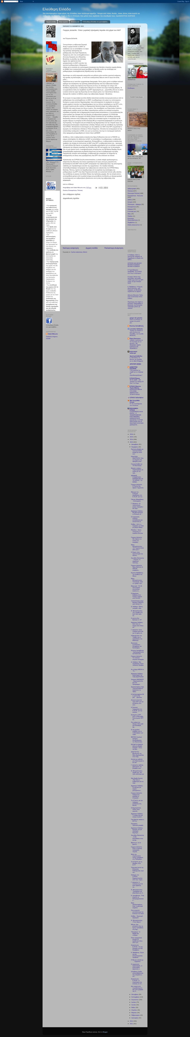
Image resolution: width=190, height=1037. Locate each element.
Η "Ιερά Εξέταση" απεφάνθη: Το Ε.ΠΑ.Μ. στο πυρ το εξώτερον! (135, 271)
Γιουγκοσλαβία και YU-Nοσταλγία (136, 464)
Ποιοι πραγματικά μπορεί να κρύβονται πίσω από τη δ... (136, 940)
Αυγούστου (135, 999)
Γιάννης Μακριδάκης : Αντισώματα (137, 500)
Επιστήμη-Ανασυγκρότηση (133, 219)
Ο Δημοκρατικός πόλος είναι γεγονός (136, 809)
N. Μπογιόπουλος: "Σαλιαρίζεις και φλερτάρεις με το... (137, 891)
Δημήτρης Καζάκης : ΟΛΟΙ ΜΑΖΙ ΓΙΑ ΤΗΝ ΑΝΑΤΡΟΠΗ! (137, 675)
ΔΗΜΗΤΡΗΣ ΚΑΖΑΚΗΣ (133, 367)
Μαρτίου (134, 1012)
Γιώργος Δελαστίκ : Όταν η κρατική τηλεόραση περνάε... (137, 849)
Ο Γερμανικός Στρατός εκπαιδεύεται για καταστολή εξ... (136, 519)
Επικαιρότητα (72, 190)
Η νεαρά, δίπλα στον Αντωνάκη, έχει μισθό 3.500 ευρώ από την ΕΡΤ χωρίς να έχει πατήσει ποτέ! (135, 280)
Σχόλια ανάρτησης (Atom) (79, 252)
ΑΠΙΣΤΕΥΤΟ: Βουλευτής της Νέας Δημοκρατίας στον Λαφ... (137, 754)
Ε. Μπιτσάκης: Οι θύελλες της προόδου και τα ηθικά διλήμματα (136, 359)
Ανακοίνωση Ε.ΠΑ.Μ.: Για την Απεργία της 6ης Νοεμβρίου (137, 947)
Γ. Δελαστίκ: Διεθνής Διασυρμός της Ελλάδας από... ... (137, 766)
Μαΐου (133, 1007)
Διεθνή (130, 199)
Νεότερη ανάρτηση (71, 248)
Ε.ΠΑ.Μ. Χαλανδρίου (136, 397)
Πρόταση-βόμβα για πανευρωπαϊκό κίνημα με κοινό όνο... (137, 451)
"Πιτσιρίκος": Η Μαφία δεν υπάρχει (135, 933)
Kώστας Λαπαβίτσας (137, 326)
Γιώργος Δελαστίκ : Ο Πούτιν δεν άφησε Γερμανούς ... (137, 487)
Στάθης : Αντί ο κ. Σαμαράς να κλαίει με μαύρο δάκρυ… (137, 525)
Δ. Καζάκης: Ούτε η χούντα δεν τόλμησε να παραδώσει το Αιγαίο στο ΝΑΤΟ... (135, 257)
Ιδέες (129, 214)
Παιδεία (130, 216)
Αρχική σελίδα (51, 22)
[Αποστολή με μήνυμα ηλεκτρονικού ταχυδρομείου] (100, 188)
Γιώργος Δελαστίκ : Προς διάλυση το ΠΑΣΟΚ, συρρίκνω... (137, 568)
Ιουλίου (133, 1002)
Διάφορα (130, 209)
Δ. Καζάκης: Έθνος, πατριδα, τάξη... (137, 607)
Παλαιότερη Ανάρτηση (113, 248)
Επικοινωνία (75, 22)
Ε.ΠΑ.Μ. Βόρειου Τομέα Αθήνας (135, 387)
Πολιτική (80, 190)
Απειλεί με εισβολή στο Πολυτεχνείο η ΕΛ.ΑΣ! (137, 760)
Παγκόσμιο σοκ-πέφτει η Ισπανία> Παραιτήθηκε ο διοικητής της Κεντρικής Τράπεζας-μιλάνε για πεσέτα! (135, 305)
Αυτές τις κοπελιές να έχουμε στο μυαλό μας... (136, 321)
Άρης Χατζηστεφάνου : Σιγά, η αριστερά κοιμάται (137, 905)
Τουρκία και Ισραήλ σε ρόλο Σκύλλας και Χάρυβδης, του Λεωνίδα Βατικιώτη (136, 333)
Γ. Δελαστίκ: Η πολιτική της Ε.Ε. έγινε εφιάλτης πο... (137, 885)
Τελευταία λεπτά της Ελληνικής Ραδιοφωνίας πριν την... (137, 870)
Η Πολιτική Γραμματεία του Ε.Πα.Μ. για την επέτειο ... (136, 710)
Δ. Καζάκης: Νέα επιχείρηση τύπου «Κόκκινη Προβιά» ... (137, 664)
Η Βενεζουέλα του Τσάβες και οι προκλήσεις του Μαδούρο (136, 638)
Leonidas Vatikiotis (136, 329)
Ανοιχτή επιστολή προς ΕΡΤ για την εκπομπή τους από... (137, 702)
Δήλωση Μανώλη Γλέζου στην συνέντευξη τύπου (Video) (135, 296)
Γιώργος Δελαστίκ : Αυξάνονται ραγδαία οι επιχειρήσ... (137, 795)
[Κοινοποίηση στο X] (103, 188)
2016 (131, 434)
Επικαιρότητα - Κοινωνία (135, 195)
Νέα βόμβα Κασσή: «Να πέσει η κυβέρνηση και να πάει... (137, 781)
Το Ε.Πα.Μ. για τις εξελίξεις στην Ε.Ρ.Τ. (136, 863)
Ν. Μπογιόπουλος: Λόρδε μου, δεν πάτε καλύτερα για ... (137, 773)
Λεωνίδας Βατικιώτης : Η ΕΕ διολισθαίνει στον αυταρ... (137, 838)
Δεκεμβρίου (135, 444)
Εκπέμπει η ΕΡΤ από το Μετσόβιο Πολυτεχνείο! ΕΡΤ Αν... (137, 717)
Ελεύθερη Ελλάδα (57, 9)
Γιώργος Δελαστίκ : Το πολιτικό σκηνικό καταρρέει (137, 657)
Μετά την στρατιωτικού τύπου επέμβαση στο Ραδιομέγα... (137, 857)
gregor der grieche (136, 318)
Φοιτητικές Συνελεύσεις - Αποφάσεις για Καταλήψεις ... (136, 645)
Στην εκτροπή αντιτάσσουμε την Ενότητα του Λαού (137, 912)
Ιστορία (130, 202)
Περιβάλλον (131, 222)
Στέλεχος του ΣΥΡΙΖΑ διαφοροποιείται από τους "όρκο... (137, 877)
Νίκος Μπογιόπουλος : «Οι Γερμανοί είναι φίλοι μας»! (137, 547)
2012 (131, 1021)
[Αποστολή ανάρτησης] (96, 187)
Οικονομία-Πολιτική (134, 193)
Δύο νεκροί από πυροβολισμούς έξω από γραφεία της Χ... (137, 989)
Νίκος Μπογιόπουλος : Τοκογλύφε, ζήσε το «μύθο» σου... (137, 581)
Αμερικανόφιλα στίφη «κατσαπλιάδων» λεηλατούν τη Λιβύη (137, 689)
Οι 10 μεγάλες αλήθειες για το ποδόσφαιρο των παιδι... (137, 732)
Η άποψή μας (132, 211)
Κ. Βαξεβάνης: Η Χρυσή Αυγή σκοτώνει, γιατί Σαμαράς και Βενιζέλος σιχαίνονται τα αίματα (135, 289)
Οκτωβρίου (135, 994)
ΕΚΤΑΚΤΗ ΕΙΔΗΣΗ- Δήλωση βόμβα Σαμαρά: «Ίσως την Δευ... (137, 747)
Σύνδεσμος (131, 88)
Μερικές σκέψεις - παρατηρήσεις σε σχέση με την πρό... (137, 470)
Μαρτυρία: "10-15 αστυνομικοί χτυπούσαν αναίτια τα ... (136, 588)
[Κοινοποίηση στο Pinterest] (107, 188)
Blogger (105, 1032)
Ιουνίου (133, 1005)
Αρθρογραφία (132, 188)
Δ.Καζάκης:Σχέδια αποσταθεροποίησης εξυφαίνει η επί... (137, 974)
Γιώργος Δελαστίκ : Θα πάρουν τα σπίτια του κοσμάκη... (137, 540)
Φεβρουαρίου (135, 1015)
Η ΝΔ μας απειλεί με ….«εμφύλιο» (137, 960)
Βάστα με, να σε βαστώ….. (136, 843)
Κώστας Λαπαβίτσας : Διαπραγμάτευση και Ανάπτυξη (137, 652)
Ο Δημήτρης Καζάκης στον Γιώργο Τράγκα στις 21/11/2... (136, 596)
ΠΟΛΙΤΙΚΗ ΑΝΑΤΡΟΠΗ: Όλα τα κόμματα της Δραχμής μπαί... (137, 459)
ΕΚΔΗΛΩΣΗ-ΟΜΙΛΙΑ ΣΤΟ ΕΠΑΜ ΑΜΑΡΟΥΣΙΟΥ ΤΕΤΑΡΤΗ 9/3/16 (136, 392)
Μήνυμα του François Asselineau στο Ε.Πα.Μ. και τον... (137, 494)
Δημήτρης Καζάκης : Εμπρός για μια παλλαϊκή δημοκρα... (137, 830)
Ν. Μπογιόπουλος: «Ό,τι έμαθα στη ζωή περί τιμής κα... (137, 613)
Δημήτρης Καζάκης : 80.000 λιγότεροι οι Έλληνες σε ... (137, 512)
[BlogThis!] (101, 188)
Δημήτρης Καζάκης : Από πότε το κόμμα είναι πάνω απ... (137, 625)
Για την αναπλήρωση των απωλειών (136, 404)
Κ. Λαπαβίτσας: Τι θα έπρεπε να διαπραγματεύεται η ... (137, 898)
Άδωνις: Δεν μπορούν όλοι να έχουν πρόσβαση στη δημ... (137, 927)
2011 (131, 1023)
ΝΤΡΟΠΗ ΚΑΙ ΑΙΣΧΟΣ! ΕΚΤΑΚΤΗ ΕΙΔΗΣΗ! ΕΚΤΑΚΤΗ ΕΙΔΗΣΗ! (135, 264)
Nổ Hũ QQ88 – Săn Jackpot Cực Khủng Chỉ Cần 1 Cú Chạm (136, 381)
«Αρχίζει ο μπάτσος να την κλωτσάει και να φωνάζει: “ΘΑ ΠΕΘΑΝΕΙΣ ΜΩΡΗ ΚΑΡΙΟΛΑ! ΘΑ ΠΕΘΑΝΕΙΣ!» (136, 344)
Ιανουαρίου (135, 1018)
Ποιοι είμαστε (63, 22)
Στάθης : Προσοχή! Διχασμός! (137, 916)
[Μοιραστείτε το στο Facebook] (105, 188)
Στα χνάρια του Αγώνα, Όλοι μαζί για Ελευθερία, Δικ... (137, 725)
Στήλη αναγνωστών (134, 225)
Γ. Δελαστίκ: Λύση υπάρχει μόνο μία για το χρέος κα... (137, 631)
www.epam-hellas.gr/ (133, 352)
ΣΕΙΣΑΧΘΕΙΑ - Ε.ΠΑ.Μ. (134, 409)
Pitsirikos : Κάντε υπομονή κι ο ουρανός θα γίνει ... (137, 532)
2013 (131, 442)
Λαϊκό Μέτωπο (53, 334)
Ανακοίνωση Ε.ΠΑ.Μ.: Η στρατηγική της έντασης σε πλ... (137, 981)
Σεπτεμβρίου (135, 997)
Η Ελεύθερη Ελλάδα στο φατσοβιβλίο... (96, 22)
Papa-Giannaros (135, 338)
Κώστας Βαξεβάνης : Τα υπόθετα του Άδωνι (137, 574)
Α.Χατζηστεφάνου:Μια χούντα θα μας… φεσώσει (137, 696)
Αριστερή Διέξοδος (136, 356)
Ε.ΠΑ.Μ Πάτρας (135, 378)
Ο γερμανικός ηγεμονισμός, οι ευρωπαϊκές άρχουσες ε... (136, 966)
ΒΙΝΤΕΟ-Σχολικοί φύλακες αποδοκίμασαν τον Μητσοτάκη (136, 739)
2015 (131, 437)
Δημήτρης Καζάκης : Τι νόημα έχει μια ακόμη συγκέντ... (137, 815)
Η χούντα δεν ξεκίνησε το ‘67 (136, 619)
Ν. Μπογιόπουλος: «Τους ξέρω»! (137, 921)
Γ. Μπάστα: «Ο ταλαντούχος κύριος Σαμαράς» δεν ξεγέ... (137, 506)
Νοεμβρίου (134, 447)
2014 (131, 439)
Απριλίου (134, 1010)
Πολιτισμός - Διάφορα (134, 204)
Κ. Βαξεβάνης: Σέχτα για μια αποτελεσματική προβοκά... (137, 955)
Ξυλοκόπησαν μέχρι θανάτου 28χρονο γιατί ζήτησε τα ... (137, 602)
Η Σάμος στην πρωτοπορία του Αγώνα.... (137, 553)
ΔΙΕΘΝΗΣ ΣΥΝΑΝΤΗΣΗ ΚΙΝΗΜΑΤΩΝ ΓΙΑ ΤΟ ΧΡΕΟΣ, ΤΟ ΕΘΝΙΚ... (137, 479)
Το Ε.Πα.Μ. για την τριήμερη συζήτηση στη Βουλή (137, 803)
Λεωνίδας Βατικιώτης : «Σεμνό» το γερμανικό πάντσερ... (137, 560)
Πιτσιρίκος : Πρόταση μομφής (137, 824)
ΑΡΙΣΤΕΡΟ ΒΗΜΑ (135, 364)
